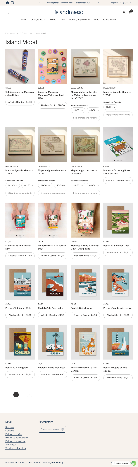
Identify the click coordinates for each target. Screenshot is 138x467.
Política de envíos (13, 434)
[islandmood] (69, 12)
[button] (7, 12)
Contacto (9, 430)
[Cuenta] (124, 12)
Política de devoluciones (16, 437)
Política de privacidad (15, 441)
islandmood (36, 462)
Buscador (9, 427)
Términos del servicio (15, 448)
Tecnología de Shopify (52, 462)
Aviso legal (10, 444)
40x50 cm (94, 110)
